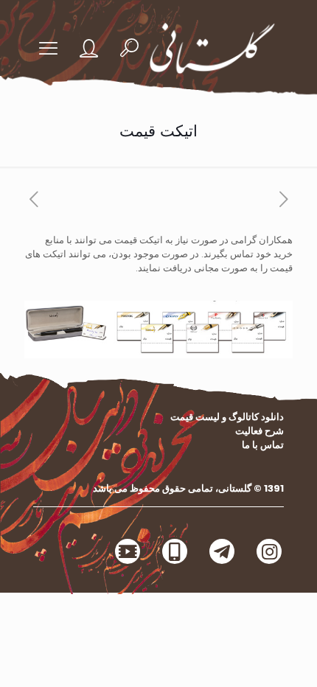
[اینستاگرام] (269, 551)
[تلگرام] (222, 551)
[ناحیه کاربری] (96, 48)
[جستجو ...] (129, 48)
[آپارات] (127, 551)
